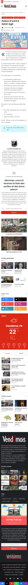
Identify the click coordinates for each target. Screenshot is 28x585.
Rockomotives (15, 501)
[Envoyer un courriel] (12, 27)
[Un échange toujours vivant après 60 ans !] (6, 381)
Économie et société (12, 12)
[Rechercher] (26, 6)
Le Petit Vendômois (8, 27)
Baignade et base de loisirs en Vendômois (7, 424)
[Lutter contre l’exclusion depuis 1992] (6, 367)
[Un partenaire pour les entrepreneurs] (7, 279)
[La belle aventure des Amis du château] (6, 360)
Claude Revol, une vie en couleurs (21, 409)
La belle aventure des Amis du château (17, 359)
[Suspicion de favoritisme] (21, 265)
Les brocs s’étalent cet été (6, 271)
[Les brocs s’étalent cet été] (7, 265)
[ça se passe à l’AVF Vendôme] (5, 482)
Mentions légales (19, 572)
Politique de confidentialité (11, 574)
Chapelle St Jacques (6, 498)
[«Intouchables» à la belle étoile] (6, 388)
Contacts (21, 574)
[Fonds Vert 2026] (21, 279)
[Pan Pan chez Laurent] (21, 417)
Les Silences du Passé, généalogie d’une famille (18, 373)
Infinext (23, 569)
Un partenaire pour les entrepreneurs (6, 285)
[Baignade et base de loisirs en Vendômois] (7, 417)
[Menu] (2, 6)
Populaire (7, 353)
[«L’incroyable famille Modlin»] (23, 488)
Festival (15, 498)
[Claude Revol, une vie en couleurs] (21, 403)
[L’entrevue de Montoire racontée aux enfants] (14, 488)
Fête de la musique (6, 501)
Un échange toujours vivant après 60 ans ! (17, 379)
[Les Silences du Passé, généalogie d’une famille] (6, 374)
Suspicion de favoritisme (18, 271)
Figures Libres (22, 498)
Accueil (4, 12)
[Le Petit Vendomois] (10, 6)
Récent (21, 353)
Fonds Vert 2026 (19, 284)
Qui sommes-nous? (9, 572)
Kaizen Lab (11, 569)
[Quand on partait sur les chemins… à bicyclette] (5, 472)
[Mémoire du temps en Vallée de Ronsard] (14, 482)
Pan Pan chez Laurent (18, 423)
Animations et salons (7, 17)
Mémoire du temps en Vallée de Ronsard (14, 1)
